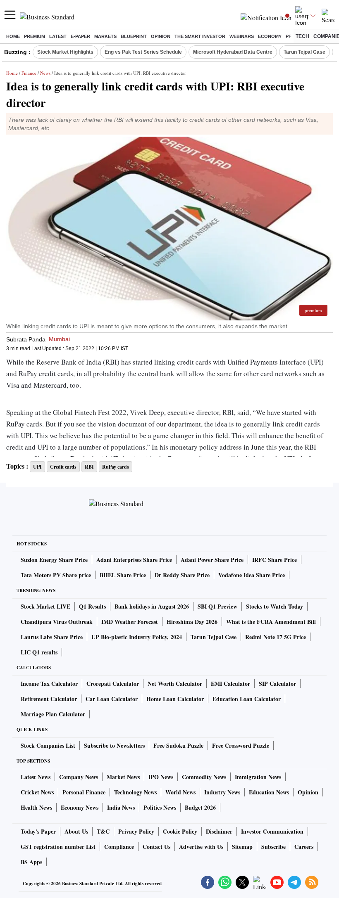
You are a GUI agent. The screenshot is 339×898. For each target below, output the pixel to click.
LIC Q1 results (39, 652)
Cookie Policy (180, 831)
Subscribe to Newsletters (114, 745)
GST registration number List (58, 846)
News (45, 73)
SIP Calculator (277, 683)
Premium (34, 36)
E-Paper (80, 36)
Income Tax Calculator (49, 683)
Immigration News (258, 776)
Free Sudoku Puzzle (178, 745)
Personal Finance (83, 792)
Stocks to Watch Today (274, 606)
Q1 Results (92, 606)
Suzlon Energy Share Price (54, 559)
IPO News (160, 776)
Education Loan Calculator (246, 698)
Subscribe (273, 846)
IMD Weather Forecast (129, 621)
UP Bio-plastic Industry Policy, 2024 (136, 637)
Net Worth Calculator (175, 683)
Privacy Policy (136, 831)
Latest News (35, 776)
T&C (103, 831)
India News (121, 807)
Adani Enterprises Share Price (134, 559)
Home (13, 36)
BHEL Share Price (123, 575)
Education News (269, 792)
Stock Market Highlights (65, 52)
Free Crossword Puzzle (240, 745)
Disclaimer (219, 831)
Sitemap (242, 846)
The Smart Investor (199, 36)
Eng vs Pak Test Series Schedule (143, 52)
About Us (76, 831)
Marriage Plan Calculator (53, 714)
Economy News (79, 807)
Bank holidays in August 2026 (152, 606)
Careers (303, 846)
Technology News (135, 792)
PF (288, 36)
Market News (123, 776)
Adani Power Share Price (212, 559)
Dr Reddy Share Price (182, 575)
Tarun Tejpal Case (304, 52)
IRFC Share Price (274, 559)
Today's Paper (38, 831)
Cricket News (37, 792)
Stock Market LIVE (45, 606)
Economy (270, 36)
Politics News (159, 807)
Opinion (160, 36)
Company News (78, 776)
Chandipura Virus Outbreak (57, 621)
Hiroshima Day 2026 (192, 621)
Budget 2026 (200, 807)
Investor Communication (272, 831)
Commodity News (204, 776)
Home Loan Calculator (175, 698)
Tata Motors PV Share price (56, 575)
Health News (36, 807)
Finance (28, 73)
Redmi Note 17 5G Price (275, 637)
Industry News (222, 792)
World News (180, 792)
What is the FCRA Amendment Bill (271, 621)
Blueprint (134, 36)
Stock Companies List (48, 745)
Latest (58, 36)
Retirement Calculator (49, 698)
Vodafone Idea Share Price (251, 575)
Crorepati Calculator (112, 683)
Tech (302, 36)
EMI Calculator (230, 683)
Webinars (241, 36)
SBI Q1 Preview (217, 606)
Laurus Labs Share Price (52, 637)
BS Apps (31, 862)
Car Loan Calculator (112, 698)
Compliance (119, 846)
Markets (105, 36)
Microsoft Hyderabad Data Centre (232, 52)
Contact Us (156, 846)
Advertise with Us (201, 846)
